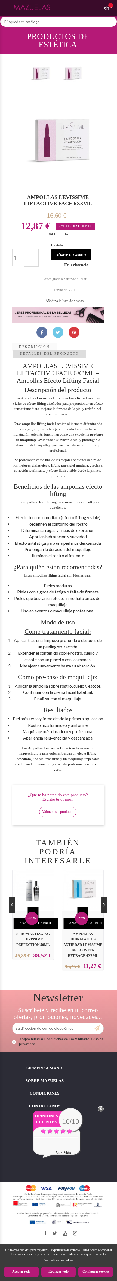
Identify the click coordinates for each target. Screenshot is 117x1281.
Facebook (45, 1233)
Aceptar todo (21, 1271)
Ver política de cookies (58, 1260)
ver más (63, 1152)
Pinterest (74, 332)
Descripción (34, 347)
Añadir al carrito (71, 255)
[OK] (97, 1028)
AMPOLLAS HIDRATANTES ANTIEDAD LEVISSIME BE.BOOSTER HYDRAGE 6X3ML (82, 944)
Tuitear (58, 332)
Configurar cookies (95, 1271)
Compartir (41, 332)
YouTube (65, 1233)
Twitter (55, 1233)
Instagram (75, 1233)
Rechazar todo (58, 1271)
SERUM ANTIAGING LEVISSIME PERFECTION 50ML (33, 939)
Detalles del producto (49, 354)
